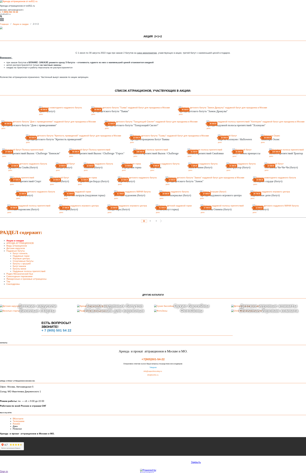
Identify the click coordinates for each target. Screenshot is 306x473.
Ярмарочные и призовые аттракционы (26, 279)
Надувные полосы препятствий (29, 271)
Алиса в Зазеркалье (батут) (175, 195)
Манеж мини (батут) (200, 167)
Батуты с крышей (22, 263)
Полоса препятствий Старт (25, 181)
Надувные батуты (15, 251)
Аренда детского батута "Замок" (185, 181)
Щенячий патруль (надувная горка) (84, 195)
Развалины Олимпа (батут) (216, 209)
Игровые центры (21, 258)
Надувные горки (21, 256)
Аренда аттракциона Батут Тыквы (149, 139)
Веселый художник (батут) (129, 195)
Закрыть (196, 462)
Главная (4, 24)
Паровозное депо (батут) (265, 195)
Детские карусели (15, 248)
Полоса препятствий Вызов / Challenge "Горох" (96, 153)
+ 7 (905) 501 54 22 (9, 12)
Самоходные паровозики (19, 276)
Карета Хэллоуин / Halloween (235, 139)
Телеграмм (18, 421)
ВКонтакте (18, 418)
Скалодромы (13, 284)
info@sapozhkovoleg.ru (153, 371)
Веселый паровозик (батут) (23, 209)
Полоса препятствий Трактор (286, 153)
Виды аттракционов (16, 245)
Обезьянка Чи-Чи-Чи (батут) (281, 167)
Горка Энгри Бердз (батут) (93, 181)
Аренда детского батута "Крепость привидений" (54, 139)
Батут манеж (19, 266)
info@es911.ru (5, 14)
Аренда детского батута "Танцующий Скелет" (131, 125)
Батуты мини (20, 268)
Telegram (153, 367)
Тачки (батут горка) (167, 209)
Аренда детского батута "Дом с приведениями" (29, 125)
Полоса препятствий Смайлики (206, 153)
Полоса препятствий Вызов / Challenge (156, 153)
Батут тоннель (20, 253)
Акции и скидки (21, 24)
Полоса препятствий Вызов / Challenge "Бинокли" (31, 153)
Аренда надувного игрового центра (221, 195)
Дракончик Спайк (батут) (23, 167)
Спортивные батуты (23, 261)
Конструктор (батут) (238, 167)
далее (41, 114)
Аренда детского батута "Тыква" (110, 111)
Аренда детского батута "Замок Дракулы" (203, 111)
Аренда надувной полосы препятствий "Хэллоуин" (236, 125)
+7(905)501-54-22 (153, 359)
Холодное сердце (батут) (267, 181)
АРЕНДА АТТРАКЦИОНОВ (20, 243)
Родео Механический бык (19, 273)
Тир (8, 281)
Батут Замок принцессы (246, 153)
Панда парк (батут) (119, 209)
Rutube (16, 423)
